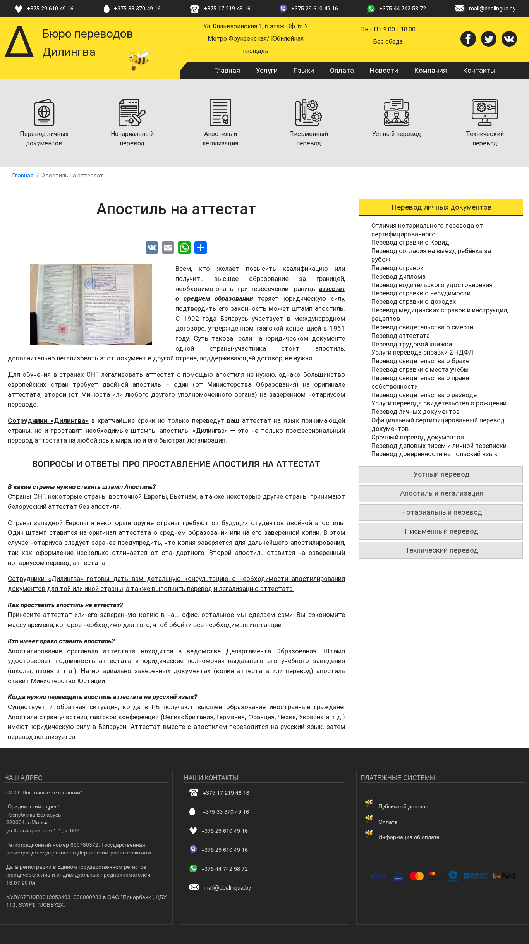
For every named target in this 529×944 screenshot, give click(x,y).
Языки (304, 70)
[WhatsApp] (184, 247)
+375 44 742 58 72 (402, 8)
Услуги (267, 70)
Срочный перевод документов (417, 437)
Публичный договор (403, 806)
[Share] (200, 247)
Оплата (342, 70)
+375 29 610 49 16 (50, 8)
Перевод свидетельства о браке (420, 361)
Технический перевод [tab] (441, 550)
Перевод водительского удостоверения (432, 285)
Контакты (479, 70)
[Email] (168, 247)
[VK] (152, 247)
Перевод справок (397, 268)
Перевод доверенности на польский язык (434, 454)
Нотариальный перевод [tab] (441, 512)
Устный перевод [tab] (441, 474)
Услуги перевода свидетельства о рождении (439, 403)
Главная (227, 70)
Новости (384, 70)
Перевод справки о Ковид (410, 242)
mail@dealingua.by (492, 8)
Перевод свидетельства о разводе (424, 395)
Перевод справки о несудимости (421, 293)
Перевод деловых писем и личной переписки (439, 446)
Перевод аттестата (400, 335)
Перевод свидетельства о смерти (422, 327)
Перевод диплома (398, 276)
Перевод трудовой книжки (411, 344)
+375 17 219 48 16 (227, 8)
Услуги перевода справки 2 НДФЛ (422, 352)
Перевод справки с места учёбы (420, 369)
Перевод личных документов (415, 411)
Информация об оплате (409, 837)
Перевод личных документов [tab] (442, 207)
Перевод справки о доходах (413, 301)
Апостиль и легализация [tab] (441, 493)
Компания (430, 70)
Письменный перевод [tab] (441, 531)
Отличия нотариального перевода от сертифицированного (427, 230)
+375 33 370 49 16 (137, 8)
